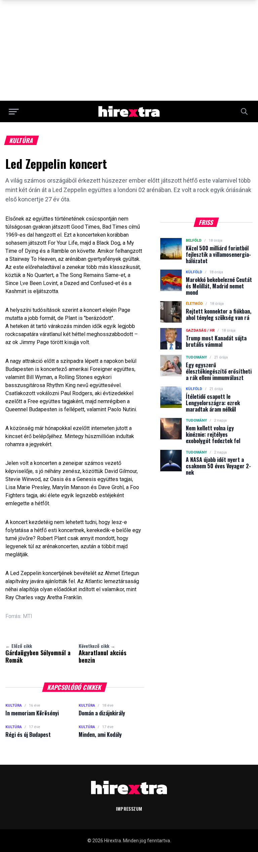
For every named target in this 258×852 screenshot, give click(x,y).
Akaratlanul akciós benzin (102, 653)
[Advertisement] (129, 50)
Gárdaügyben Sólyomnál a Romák (38, 653)
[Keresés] (244, 111)
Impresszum (129, 808)
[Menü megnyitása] (13, 111)
